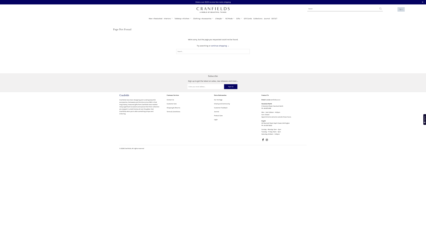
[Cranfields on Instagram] (267, 140)
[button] (423, 2)
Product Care (218, 115)
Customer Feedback (220, 108)
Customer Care (172, 104)
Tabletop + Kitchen (182, 18)
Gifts (238, 18)
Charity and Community (222, 104)
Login (216, 119)
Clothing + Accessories (202, 18)
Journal (267, 18)
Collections (257, 18)
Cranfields (127, 148)
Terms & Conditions (173, 111)
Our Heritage (218, 100)
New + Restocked (155, 18)
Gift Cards (248, 18)
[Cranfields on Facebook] (263, 140)
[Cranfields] (213, 10)
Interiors (167, 18)
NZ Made (229, 18)
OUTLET (274, 18)
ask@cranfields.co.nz (273, 100)
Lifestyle (218, 18)
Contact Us (170, 100)
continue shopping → (220, 46)
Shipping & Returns (173, 108)
